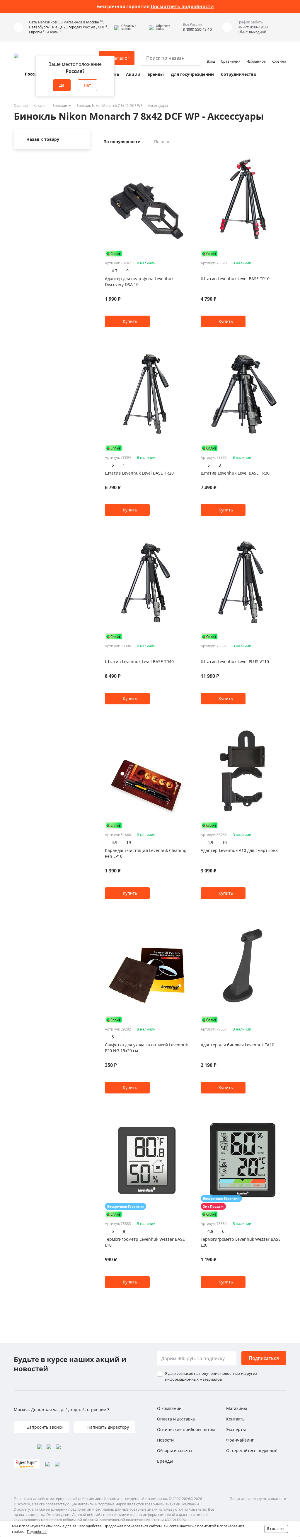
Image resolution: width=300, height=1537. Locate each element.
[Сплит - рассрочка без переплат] (113, 253)
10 (224, 842)
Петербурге (39, 27)
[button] (130, 27)
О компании (169, 1408)
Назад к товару (42, 139)
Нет (87, 85)
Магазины (236, 1408)
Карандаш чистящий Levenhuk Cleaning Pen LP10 (146, 853)
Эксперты (236, 1429)
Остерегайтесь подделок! (251, 1450)
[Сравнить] (186, 154)
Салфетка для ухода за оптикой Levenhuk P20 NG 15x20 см (146, 1047)
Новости (165, 1440)
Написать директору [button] (107, 1427)
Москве (93, 22)
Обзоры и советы (174, 1450)
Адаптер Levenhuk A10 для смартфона (239, 850)
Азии (54, 32)
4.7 (114, 270)
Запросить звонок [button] (44, 1427)
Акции (133, 74)
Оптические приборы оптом (186, 1429)
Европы (35, 32)
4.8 (210, 1231)
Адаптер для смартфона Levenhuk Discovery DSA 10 (139, 281)
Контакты (236, 1419)
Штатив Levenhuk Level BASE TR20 (139, 473)
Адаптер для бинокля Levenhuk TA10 (237, 1045)
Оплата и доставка (176, 1419)
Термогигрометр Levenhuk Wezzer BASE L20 (241, 1242)
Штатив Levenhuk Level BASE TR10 (235, 278)
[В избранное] (178, 154)
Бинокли (59, 105)
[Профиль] (210, 55)
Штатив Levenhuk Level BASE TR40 (139, 661)
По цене (162, 141)
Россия (32, 74)
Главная (21, 105)
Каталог (40, 105)
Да (61, 85)
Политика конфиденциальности (258, 1498)
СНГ (101, 27)
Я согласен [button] (276, 1528)
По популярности (122, 141)
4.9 (114, 842)
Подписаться (264, 1358)
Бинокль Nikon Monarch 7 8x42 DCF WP (109, 105)
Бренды (155, 74)
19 (128, 842)
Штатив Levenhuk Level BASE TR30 (235, 473)
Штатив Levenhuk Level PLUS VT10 (235, 661)
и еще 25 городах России (74, 27)
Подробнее (37, 1531)
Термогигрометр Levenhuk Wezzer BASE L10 (145, 1242)
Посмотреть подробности (182, 6)
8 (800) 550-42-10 (197, 29)
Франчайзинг (240, 1440)
